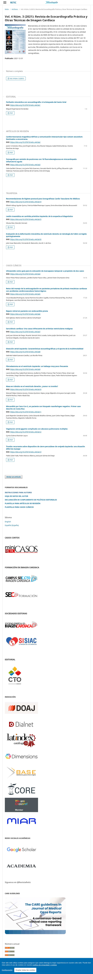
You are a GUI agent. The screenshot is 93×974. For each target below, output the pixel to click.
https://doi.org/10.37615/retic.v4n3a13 (25, 452)
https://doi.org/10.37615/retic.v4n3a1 (25, 105)
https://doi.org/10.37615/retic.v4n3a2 (25, 142)
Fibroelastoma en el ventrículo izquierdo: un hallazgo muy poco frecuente (37, 366)
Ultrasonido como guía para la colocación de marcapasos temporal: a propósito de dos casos (45, 271)
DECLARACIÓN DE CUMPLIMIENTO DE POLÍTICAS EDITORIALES (31, 500)
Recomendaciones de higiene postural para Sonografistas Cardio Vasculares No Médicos (43, 198)
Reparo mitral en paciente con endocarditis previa (27, 311)
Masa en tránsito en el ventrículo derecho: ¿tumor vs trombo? (32, 386)
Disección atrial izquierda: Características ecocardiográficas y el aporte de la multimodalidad (44, 349)
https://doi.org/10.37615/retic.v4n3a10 (25, 389)
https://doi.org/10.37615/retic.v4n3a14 (25, 202)
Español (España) (12, 525)
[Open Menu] (4, 2)
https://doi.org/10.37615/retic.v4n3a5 (25, 294)
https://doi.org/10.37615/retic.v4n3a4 (25, 274)
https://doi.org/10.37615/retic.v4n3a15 (25, 219)
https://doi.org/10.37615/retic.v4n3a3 (25, 164)
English (8, 521)
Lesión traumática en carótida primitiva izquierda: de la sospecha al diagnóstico (39, 216)
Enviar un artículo (14, 477)
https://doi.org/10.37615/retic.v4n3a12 (25, 432)
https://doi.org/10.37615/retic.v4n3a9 (25, 369)
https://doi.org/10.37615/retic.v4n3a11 (25, 412)
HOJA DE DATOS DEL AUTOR (16, 496)
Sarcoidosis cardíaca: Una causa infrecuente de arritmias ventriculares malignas (39, 328)
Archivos (15, 9)
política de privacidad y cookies (45, 965)
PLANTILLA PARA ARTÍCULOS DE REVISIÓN (22, 503)
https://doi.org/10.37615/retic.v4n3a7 (25, 331)
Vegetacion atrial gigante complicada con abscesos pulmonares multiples (37, 429)
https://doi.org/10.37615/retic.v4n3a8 (25, 352)
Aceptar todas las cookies (25, 970)
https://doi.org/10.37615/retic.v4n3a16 (25, 239)
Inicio (7, 9)
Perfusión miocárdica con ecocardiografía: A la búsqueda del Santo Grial (36, 102)
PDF (11, 113)
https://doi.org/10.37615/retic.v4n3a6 (25, 314)
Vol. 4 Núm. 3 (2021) (16, 78)
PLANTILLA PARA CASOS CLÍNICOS (19, 507)
